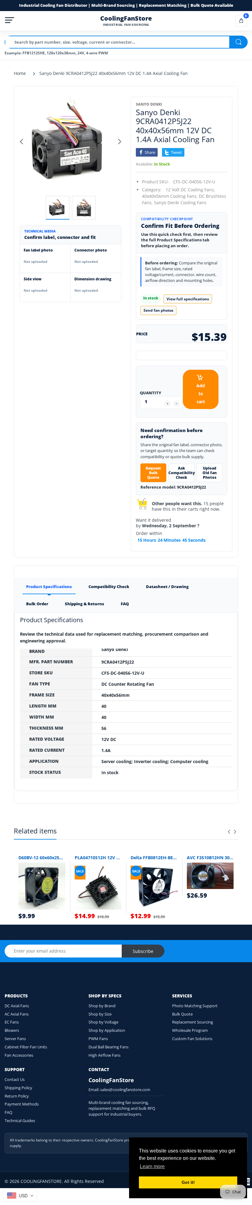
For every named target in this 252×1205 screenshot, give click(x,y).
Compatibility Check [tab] (109, 586)
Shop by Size (100, 1014)
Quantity (150, 393)
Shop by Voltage (103, 1022)
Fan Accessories (19, 1055)
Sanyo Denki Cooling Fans (180, 202)
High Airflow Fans (104, 1055)
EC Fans (12, 1022)
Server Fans (15, 1038)
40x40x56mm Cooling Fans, (170, 196)
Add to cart (200, 393)
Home (20, 73)
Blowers (12, 1030)
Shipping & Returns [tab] (84, 603)
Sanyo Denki (149, 104)
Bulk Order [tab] (37, 603)
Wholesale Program (190, 1030)
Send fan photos (158, 310)
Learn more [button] (152, 1166)
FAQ (8, 1112)
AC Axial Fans (17, 1014)
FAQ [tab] (125, 603)
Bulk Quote (182, 1014)
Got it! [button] (188, 1182)
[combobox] (20, 1195)
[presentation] (229, 831)
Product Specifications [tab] (49, 586)
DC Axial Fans (17, 1005)
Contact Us (15, 1079)
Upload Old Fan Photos (210, 473)
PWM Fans (98, 1038)
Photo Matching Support (195, 1005)
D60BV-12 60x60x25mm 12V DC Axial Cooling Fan (41, 857)
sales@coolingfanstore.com (125, 1089)
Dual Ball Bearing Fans (108, 1047)
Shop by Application (107, 1030)
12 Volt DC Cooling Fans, (190, 190)
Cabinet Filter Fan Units (26, 1047)
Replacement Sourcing (192, 1022)
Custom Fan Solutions (192, 1038)
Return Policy (17, 1096)
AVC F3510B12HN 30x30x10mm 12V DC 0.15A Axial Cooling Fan (210, 857)
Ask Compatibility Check (182, 473)
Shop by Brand (102, 1005)
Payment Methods (22, 1104)
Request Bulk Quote (153, 473)
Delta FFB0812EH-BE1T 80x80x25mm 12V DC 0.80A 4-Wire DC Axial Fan (154, 857)
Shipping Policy (18, 1087)
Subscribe (143, 951)
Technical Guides (20, 1120)
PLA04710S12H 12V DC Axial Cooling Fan (98, 857)
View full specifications (188, 299)
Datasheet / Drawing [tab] (167, 586)
